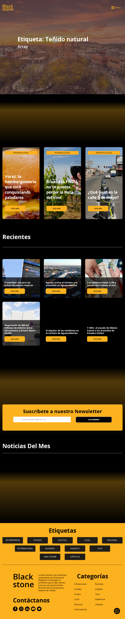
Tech (97, 594)
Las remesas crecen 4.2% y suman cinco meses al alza (101, 284)
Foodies (17, 152)
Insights (100, 152)
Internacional (80, 609)
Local (26, 152)
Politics (77, 594)
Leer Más (15, 208)
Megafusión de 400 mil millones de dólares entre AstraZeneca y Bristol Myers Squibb (19, 329)
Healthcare (100, 599)
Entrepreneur (80, 584)
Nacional (78, 604)
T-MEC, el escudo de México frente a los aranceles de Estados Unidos (102, 330)
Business (99, 584)
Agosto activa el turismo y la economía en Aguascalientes (61, 284)
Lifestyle (99, 604)
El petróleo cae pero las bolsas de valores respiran (18, 284)
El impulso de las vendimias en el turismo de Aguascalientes (62, 332)
